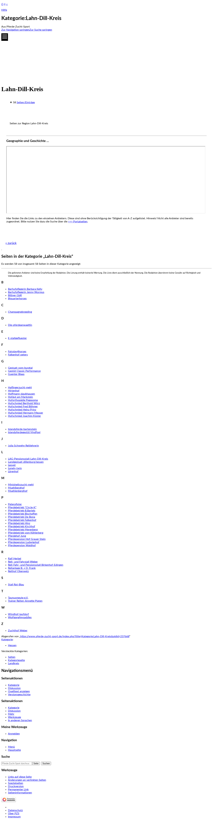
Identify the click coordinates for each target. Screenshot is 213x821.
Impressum (14, 816)
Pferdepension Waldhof (22, 545)
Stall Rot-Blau (16, 584)
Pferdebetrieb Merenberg (23, 529)
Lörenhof (13, 471)
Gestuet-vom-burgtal (20, 368)
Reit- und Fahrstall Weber (23, 561)
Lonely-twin (15, 468)
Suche (5, 756)
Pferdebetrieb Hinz (19, 523)
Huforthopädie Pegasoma (23, 400)
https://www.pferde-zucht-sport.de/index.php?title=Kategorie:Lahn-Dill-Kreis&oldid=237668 (74, 636)
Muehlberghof (16, 487)
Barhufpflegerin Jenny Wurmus (26, 292)
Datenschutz (15, 810)
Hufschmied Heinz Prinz (22, 409)
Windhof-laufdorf (18, 614)
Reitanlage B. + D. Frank (22, 568)
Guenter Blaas (16, 374)
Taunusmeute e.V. (18, 597)
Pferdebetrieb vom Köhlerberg (25, 532)
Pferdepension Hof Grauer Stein (27, 539)
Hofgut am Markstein (20, 397)
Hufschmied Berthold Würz (24, 403)
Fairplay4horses (17, 351)
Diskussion (14, 688)
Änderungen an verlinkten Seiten (27, 780)
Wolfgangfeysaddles (20, 617)
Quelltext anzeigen (19, 691)
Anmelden (14, 733)
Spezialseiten (15, 783)
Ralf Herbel (14, 558)
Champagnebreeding (20, 312)
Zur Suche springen (40, 29)
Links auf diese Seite (20, 777)
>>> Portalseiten (77, 221)
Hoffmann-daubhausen (21, 394)
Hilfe (4, 10)
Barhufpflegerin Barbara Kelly (25, 289)
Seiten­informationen (20, 792)
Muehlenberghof (17, 491)
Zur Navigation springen (15, 29)
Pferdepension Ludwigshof (23, 542)
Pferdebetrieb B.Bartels (21, 510)
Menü (11, 747)
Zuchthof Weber (17, 630)
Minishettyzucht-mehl (21, 484)
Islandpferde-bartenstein (22, 429)
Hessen (12, 645)
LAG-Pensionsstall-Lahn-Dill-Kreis (28, 458)
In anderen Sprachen (20, 720)
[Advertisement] (101, 57)
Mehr (11, 714)
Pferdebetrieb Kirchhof (21, 526)
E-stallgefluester (17, 338)
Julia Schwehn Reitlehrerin (23, 445)
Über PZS (13, 813)
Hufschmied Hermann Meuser (25, 412)
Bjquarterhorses (17, 298)
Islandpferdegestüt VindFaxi (24, 432)
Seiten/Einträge (26, 102)
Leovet (12, 465)
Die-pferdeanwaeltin (20, 325)
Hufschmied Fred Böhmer (23, 406)
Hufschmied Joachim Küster (24, 416)
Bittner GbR (15, 295)
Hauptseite (14, 750)
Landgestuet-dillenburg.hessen (26, 462)
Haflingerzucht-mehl (20, 387)
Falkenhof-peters (18, 354)
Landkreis (13, 663)
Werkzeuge (14, 717)
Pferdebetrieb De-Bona (21, 517)
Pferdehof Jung (17, 536)
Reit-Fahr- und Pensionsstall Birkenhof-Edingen (35, 565)
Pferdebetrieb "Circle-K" (22, 507)
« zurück (10, 243)
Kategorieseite (16, 660)
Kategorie (7, 639)
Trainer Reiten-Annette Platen (25, 601)
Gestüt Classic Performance (24, 371)
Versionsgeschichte (19, 694)
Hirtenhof (13, 390)
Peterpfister (15, 504)
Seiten (11, 657)
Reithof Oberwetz (18, 571)
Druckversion (16, 786)
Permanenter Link (18, 789)
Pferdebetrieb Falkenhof (22, 520)
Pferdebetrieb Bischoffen (22, 513)
